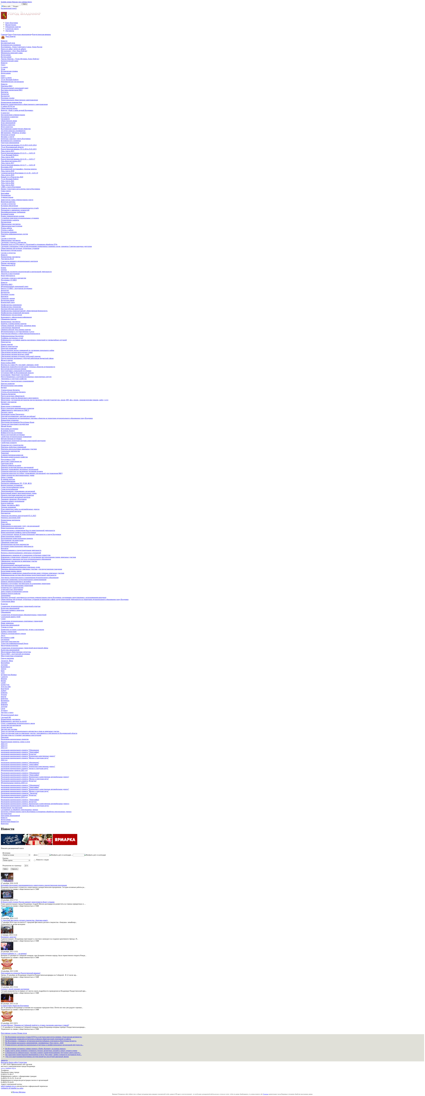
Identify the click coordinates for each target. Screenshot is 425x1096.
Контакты (4, 92)
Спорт (3, 619)
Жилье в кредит (7, 360)
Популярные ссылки (9, 1033)
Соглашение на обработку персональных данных (19, 810)
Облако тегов (22, 1033)
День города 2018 (7, 171)
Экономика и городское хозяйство (14, 379)
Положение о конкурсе (9, 117)
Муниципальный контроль (11, 511)
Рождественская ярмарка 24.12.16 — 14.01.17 (18, 159)
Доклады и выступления (10, 274)
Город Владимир (11, 23)
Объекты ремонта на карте (11, 465)
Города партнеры (7, 658)
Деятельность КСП (8, 265)
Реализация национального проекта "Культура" (19, 781)
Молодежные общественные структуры (16, 652)
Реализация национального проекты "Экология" (19, 793)
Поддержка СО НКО (9, 280)
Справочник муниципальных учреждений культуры (20, 606)
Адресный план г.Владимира (12, 589)
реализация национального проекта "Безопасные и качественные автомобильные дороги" (35, 789)
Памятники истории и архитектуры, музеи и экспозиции (22, 629)
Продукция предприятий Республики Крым (17, 422)
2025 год (4, 744)
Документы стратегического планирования (17, 381)
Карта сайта (13, 1062)
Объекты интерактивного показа (13, 633)
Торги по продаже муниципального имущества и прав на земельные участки (30, 731)
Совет (3, 236)
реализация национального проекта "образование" (20, 762)
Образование (6, 612)
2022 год (4, 760)
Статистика (22, 1062)
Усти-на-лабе (6, 687)
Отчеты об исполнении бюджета (13, 392)
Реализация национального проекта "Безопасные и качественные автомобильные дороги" (35, 777)
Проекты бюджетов (8, 394)
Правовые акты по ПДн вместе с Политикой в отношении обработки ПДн (29, 244)
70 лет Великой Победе (9, 80)
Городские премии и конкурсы (12, 610)
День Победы (10, 36)
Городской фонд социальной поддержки (16, 371)
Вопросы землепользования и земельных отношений (21, 553)
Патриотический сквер (9, 61)
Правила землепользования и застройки (16, 581)
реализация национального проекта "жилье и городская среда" (24, 768)
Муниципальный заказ (9, 715)
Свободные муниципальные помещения (16, 437)
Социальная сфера (8, 601)
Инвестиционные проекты (11, 536)
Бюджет (4, 387)
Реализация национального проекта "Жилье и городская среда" (25, 779)
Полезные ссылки (7, 98)
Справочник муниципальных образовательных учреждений (23, 615)
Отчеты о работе (7, 230)
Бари (3, 671)
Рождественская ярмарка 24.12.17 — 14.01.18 (18, 165)
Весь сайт (7, 6)
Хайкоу (3, 691)
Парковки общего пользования (12, 501)
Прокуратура (6, 342)
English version (6, 2)
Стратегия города (12, 29)
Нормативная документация (11, 808)
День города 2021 (7, 181)
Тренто (3, 669)
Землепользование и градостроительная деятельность (21, 550)
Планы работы (6, 228)
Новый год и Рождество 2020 (12, 177)
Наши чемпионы (7, 623)
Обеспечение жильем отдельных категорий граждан (21, 356)
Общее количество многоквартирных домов (17, 475)
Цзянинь (4, 693)
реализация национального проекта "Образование (20, 750)
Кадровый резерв (7, 214)
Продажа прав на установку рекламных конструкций (21, 735)
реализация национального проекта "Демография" (20, 752)
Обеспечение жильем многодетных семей (17, 352)
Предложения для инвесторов (12, 540)
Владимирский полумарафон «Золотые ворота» (19, 169)
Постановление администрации (13, 115)
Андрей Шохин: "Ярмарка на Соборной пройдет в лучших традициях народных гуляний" (35, 1025)
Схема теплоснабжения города (12, 487)
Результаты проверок (9, 232)
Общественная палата (9, 108)
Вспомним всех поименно (11, 45)
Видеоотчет (5, 96)
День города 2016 (7, 157)
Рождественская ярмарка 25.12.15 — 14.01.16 (18, 153)
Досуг (3, 635)
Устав (3, 69)
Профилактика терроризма (11, 307)
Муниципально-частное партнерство (15, 544)
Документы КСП (7, 259)
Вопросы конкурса (8, 125)
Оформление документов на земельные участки (19, 561)
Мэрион (4, 679)
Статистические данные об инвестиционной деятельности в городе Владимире (31, 534)
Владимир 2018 (7, 167)
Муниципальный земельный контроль (15, 565)
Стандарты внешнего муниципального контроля (19, 261)
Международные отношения (11, 656)
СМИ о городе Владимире (11, 187)
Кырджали (5, 689)
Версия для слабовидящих (22, 2)
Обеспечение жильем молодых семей (15, 354)
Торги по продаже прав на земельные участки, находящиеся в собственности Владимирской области (39, 733)
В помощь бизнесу (8, 431)
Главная (4, 34)
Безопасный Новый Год (10, 821)
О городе (4, 67)
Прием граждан (7, 344)
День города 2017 (7, 163)
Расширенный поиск (9, 8)
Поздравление (6, 814)
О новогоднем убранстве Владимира (15, 1006)
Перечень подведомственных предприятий (17, 467)
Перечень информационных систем (14, 234)
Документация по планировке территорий (17, 585)
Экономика (5, 404)
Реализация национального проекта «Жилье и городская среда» (25, 806)
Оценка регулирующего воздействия (15, 424)
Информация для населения (11, 315)
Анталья (4, 706)
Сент (3, 673)
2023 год (4, 748)
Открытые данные (8, 298)
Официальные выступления (11, 226)
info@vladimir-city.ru (8, 1086)
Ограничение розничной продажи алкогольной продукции (23, 441)
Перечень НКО (6, 86)
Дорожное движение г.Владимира (14, 499)
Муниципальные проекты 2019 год (14, 797)
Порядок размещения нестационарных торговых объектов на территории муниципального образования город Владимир (47, 418)
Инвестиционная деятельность (12, 528)
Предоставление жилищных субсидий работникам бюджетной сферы (27, 358)
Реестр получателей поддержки (13, 435)
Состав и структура (8, 204)
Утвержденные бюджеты (10, 390)
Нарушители (6, 513)
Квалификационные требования (13, 212)
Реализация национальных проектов (15, 739)
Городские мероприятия (22, 34)
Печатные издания (8, 135)
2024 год (4, 746)
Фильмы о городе (7, 137)
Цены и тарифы (7, 477)
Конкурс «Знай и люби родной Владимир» (17, 110)
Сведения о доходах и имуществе (13, 242)
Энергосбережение (8, 481)
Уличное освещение (8, 507)
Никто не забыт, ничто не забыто (13, 49)
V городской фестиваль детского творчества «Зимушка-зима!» (24, 920)
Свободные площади (9, 443)
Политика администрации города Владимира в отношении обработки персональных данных (36, 812)
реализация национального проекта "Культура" (19, 754)
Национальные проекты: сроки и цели (15, 742)
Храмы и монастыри (8, 631)
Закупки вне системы (9, 729)
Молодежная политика (9, 645)
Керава (3, 681)
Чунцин (4, 694)
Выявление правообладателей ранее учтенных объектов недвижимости (28, 367)
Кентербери (5, 663)
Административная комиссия (12, 455)
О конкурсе (5, 113)
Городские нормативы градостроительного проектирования (23, 579)
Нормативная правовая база (11, 102)
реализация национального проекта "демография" (20, 764)
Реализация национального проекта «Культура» (19, 802)
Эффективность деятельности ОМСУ (15, 410)
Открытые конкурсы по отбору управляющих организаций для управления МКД (31, 473)
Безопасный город (8, 302)
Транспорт (5, 453)
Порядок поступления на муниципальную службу (20, 208)
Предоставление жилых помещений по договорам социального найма (27, 350)
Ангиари (4, 665)
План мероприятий (8, 123)
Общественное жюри (9, 121)
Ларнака (4, 702)
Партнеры (5, 737)
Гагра (3, 708)
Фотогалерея (6, 55)
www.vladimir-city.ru (8, 1068)
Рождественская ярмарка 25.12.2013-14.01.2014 (19, 145)
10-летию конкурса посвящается (13, 131)
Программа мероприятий (10, 815)
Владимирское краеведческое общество (16, 129)
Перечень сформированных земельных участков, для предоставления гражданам (31, 569)
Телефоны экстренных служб (12, 338)
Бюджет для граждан (8, 402)
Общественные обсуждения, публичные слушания (20, 248)
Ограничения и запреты (10, 220)
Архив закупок (6, 727)
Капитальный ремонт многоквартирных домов (19, 493)
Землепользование (8, 563)
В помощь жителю (8, 479)
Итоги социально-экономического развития (17, 408)
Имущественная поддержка (11, 439)
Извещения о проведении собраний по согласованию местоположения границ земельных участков (38, 557)
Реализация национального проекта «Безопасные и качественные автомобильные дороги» (35, 804)
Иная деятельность (8, 276)
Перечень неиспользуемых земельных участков (19, 449)
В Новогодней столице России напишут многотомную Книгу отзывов (27, 902)
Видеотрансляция (7, 300)
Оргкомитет (5, 119)
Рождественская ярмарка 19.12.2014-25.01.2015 (19, 149)
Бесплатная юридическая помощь (13, 369)
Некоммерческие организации (12, 82)
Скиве (3, 683)
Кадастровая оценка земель (11, 571)
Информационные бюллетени (12, 336)
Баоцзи (3, 696)
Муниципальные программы (12, 385)
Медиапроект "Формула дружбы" (13, 133)
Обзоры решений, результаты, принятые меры (18, 326)
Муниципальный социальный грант (14, 88)
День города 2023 (7, 185)
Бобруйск (4, 698)
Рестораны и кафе (7, 637)
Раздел (15, 6)
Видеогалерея (6, 57)
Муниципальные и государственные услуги (17, 331)
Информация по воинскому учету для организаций (20, 526)
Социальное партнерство (10, 451)
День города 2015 (7, 151)
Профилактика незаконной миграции (15, 313)
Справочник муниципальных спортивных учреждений (22, 621)
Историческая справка (9, 71)
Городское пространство (10, 641)
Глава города (6, 191)
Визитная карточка (8, 202)
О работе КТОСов (8, 106)
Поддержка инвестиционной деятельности (17, 546)
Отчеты (4, 270)
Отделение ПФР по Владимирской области (17, 373)
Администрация (7, 197)
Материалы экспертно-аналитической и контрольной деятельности (26, 272)
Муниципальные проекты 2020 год (14, 783)
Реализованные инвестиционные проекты (17, 538)
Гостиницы (5, 639)
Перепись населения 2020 (10, 518)
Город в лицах (6, 78)
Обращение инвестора (9, 542)
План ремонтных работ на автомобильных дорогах (20, 509)
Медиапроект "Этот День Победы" (14, 51)
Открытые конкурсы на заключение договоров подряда (22, 471)
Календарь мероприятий (10, 608)
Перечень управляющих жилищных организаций (19, 469)
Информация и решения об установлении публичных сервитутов (25, 555)
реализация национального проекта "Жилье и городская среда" (25, 758)
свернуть (4, 1060)
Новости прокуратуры (9, 346)
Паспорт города (7, 412)
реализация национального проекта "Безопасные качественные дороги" (28, 756)
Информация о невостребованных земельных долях (20, 567)
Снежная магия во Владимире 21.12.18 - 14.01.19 (19, 173)
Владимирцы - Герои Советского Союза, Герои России (21, 47)
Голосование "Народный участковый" (15, 375)
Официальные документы (11, 224)
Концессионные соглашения (11, 485)
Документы (9, 31)
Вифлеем (4, 704)
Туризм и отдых (7, 627)
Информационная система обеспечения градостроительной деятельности (28, 575)
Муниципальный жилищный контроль (15, 497)
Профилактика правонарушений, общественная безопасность (24, 311)
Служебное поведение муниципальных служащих (20, 218)
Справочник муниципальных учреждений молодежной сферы (24, 648)
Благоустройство (7, 503)
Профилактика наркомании (11, 305)
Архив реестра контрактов (11, 725)
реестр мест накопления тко (11, 461)
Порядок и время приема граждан (13, 324)
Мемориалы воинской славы (12, 53)
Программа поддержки (9, 429)
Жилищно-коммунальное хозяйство (14, 457)
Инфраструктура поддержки (11, 433)
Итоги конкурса (7, 127)
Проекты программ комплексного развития (17, 495)
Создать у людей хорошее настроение (15, 989)
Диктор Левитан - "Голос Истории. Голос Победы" (20, 59)
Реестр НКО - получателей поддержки (15, 654)
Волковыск (5, 700)
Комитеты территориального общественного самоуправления (24, 104)
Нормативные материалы (10, 520)
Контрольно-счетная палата (11, 250)
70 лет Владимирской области (12, 147)
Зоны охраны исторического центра (14, 591)
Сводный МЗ (6, 717)
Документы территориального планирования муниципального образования (29, 577)
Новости (4, 41)
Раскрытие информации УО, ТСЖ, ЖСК (16, 483)
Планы (3, 268)
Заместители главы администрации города (17, 200)
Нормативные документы (10, 257)
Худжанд (4, 710)
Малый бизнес (10, 25)
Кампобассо (5, 667)
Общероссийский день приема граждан (16, 329)
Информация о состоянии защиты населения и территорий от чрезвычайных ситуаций (34, 340)
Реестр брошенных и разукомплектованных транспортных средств (26, 377)
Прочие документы (8, 263)
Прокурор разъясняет (9, 348)
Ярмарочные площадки (10, 420)
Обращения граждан (13, 27)
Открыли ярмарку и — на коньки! (14, 953)
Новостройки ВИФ (8, 363)
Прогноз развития (7, 383)
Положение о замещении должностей (15, 210)
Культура (4, 604)
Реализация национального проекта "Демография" (20, 775)
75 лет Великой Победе (9, 179)
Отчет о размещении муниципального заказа (18, 723)
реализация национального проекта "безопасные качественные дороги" (28, 766)
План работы (6, 524)
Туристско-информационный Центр (14, 643)
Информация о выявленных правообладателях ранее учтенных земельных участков (32, 573)
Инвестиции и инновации (11, 406)
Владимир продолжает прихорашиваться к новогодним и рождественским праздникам (34, 885)
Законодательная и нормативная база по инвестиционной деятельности (28, 530)
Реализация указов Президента (12, 414)
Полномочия (6, 195)
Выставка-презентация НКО (11, 90)
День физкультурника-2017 (11, 161)
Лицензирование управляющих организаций (18, 491)
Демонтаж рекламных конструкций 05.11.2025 (18, 516)
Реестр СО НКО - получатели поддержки (16, 288)
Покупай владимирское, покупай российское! (18, 416)
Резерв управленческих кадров (12, 216)
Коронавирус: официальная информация (16, 317)
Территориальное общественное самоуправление (19, 100)
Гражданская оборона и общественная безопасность (20, 333)
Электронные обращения (10, 328)
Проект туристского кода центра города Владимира (20, 189)
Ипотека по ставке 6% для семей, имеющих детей (20, 365)
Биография (5, 193)
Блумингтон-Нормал (9, 675)
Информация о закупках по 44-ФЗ (14, 721)
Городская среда (7, 463)
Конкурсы (5, 823)
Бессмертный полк (8, 43)
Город (10, 34)
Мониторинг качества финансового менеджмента (20, 398)
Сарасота (4, 677)
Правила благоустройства (10, 593)
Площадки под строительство (12, 445)
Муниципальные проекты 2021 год (14, 770)
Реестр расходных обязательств (12, 396)
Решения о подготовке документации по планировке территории (25, 583)
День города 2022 (7, 183)
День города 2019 (7, 175)
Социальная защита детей (10, 617)
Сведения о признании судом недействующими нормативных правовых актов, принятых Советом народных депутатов (46, 246)
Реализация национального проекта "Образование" (20, 773)
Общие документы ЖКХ (10, 505)
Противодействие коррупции (12, 309)
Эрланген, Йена (7, 661)
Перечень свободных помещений (13, 447)
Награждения (6, 222)
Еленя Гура (5, 685)
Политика (265, 1094)
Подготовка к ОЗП (8, 459)
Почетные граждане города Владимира (16, 139)
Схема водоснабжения (9, 489)
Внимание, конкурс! (8, 937)
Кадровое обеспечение (9, 206)
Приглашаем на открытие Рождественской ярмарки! (20, 973)
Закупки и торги (7, 712)
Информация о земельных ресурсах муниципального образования (26, 559)
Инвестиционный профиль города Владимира (18, 532)
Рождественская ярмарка (41, 34)
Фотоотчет (5, 94)
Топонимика (5, 595)
